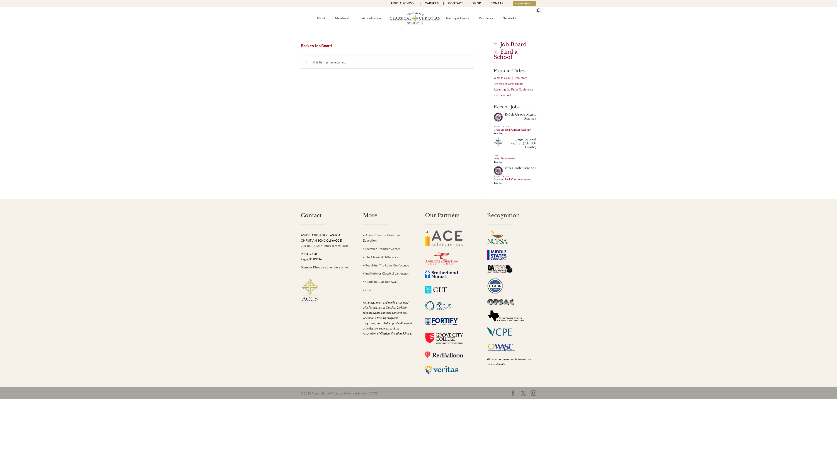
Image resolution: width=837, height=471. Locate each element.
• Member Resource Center (381, 249)
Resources (486, 18)
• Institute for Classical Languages (386, 273)
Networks (509, 18)
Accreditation (371, 18)
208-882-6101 (310, 245)
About (321, 18)
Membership (343, 18)
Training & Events (457, 18)
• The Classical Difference (380, 257)
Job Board (512, 44)
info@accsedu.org (335, 245)
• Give (367, 290)
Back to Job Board (316, 45)
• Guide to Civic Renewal (380, 281)
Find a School (505, 54)
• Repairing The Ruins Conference (386, 265)
